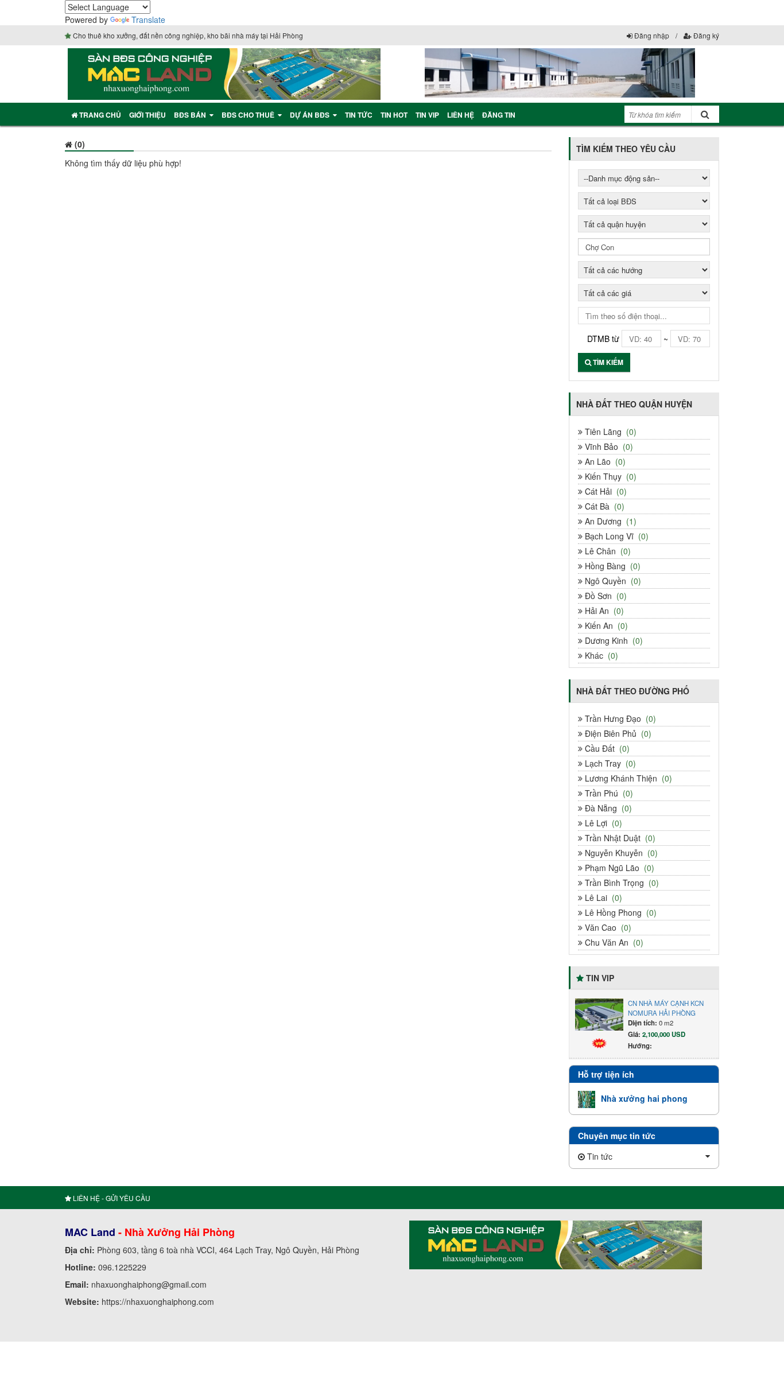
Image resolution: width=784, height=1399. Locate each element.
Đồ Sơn (605, 595)
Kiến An (605, 625)
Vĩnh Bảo (608, 446)
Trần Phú (608, 793)
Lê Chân (607, 551)
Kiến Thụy (609, 476)
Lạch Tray (609, 763)
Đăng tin (498, 115)
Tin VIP (427, 115)
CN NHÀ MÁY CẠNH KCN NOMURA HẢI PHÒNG (666, 1007)
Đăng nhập (650, 35)
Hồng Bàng (612, 566)
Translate (148, 19)
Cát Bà (603, 506)
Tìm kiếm (607, 362)
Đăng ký (705, 35)
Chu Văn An (613, 942)
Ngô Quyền (612, 580)
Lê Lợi (602, 823)
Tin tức (358, 115)
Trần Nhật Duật (619, 838)
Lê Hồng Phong (620, 912)
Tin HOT (394, 115)
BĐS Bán (190, 115)
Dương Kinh (613, 640)
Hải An (603, 610)
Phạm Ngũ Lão (618, 867)
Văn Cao (607, 927)
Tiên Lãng (609, 431)
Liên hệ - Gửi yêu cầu (110, 1198)
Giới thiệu (147, 115)
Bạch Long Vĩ (616, 536)
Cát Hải (605, 491)
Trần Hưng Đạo (619, 718)
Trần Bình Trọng (621, 882)
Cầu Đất (606, 748)
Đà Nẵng (607, 808)
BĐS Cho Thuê (248, 115)
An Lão (604, 461)
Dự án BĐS (309, 115)
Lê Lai (602, 897)
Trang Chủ (99, 115)
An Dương (609, 521)
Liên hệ (460, 115)
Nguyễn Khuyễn (620, 852)
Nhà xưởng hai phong (644, 1098)
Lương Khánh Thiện (627, 778)
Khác (600, 655)
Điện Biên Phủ (617, 733)
